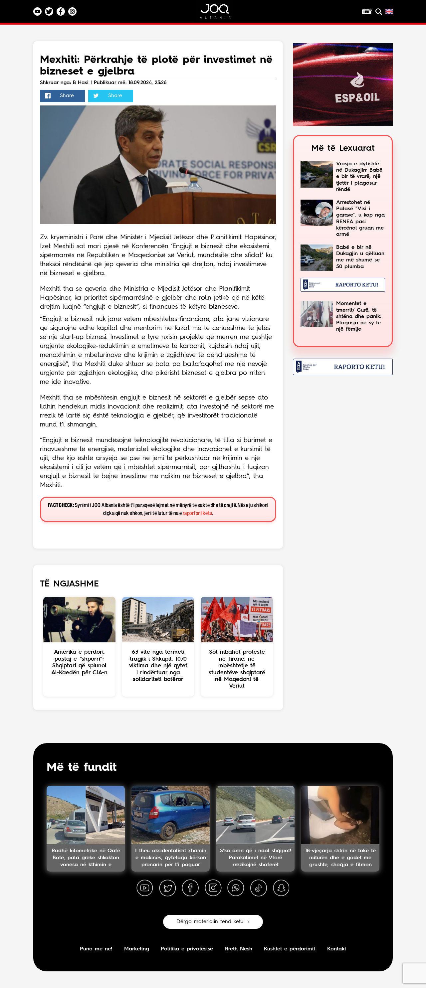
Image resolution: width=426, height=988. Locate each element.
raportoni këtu (197, 513)
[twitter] (167, 888)
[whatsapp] (235, 888)
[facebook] (190, 888)
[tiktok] (258, 888)
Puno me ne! (96, 949)
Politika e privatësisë (187, 949)
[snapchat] (281, 888)
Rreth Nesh (238, 949)
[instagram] (213, 888)
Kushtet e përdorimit (289, 949)
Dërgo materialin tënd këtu (210, 921)
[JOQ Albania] (219, 14)
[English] (389, 11)
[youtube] (144, 888)
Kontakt (336, 949)
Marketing (136, 949)
